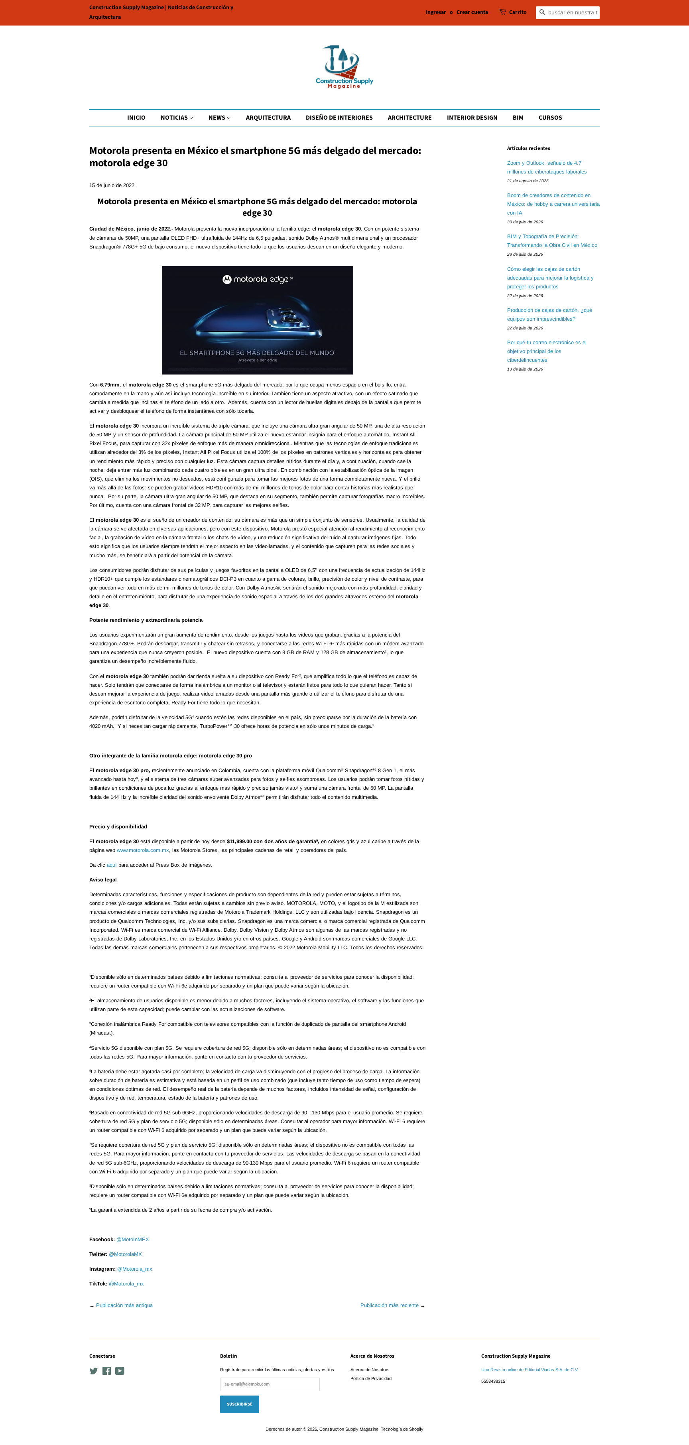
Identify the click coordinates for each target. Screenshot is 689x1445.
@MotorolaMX (125, 1254)
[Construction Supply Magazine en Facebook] (106, 1372)
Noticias (175, 117)
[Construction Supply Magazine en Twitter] (93, 1372)
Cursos (550, 117)
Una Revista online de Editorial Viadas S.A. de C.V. (530, 1369)
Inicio (136, 117)
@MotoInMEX (132, 1239)
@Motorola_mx (134, 1269)
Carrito (518, 12)
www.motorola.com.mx (143, 850)
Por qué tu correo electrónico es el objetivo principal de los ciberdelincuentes (547, 351)
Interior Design (472, 117)
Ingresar (436, 12)
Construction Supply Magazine (348, 1429)
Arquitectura (268, 117)
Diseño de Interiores (339, 117)
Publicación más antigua (124, 1305)
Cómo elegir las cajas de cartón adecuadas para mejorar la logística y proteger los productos (550, 278)
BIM (518, 117)
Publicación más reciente (389, 1305)
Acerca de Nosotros (370, 1369)
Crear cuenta (472, 12)
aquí (112, 865)
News (217, 117)
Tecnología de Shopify (402, 1429)
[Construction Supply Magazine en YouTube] (119, 1372)
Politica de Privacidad (371, 1378)
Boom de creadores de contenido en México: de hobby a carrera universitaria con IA (553, 204)
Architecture (410, 117)
